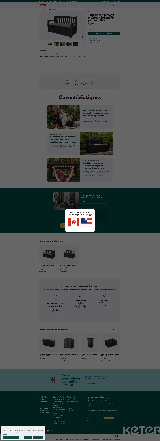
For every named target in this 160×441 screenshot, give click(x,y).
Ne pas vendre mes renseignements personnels (11, 438)
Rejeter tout (28, 437)
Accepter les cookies (38, 437)
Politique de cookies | (23, 432)
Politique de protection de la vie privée (10, 432)
